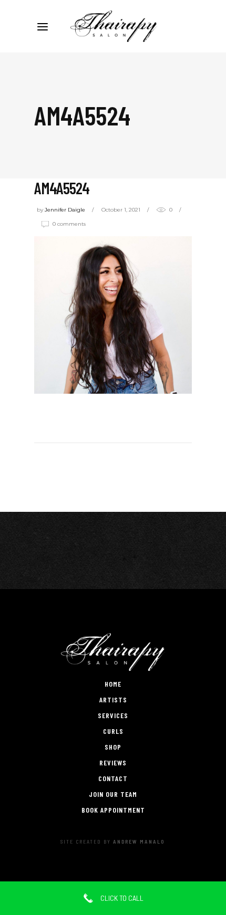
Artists (113, 699)
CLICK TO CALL (121, 897)
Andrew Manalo (139, 841)
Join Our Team (113, 794)
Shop (113, 746)
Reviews (113, 762)
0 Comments (69, 223)
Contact (113, 778)
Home (113, 683)
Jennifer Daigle (65, 209)
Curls (113, 731)
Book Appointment (113, 809)
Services (113, 715)
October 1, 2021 (120, 209)
